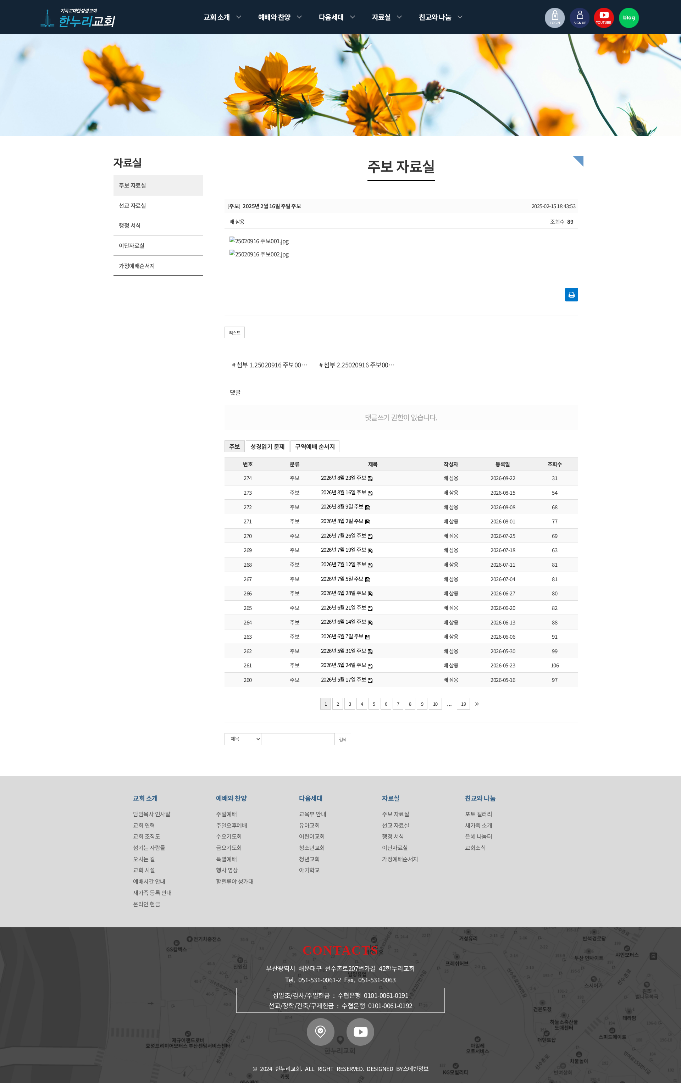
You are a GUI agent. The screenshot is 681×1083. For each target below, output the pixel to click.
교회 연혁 (144, 825)
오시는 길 (144, 859)
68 (554, 507)
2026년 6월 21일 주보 (343, 607)
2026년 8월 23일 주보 (343, 477)
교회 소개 (217, 17)
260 (248, 679)
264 (248, 622)
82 (554, 607)
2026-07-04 (503, 579)
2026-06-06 (503, 636)
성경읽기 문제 (267, 446)
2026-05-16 (503, 679)
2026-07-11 (503, 564)
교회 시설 (144, 870)
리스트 (234, 332)
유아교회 (309, 825)
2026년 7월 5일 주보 (342, 578)
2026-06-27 (503, 593)
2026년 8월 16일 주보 (343, 492)
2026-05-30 (503, 651)
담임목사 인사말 (151, 814)
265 (248, 607)
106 (555, 665)
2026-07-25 (503, 535)
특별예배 (226, 859)
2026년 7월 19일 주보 (343, 549)
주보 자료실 (132, 185)
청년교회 (309, 859)
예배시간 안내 (149, 881)
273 (248, 492)
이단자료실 (132, 245)
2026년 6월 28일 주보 (343, 592)
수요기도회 (229, 836)
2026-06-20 (503, 607)
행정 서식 (130, 225)
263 (248, 636)
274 (248, 478)
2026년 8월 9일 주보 (342, 506)
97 (554, 679)
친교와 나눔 (435, 17)
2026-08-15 (503, 492)
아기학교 (309, 870)
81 (554, 564)
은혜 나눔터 (478, 836)
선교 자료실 (132, 205)
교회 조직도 (146, 836)
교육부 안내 (312, 814)
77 (554, 521)
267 (248, 579)
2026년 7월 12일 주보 (343, 564)
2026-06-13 (503, 622)
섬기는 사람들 (149, 847)
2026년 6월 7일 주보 (342, 636)
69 (554, 535)
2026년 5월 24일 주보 (343, 664)
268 (248, 564)
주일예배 (226, 814)
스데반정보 (416, 1068)
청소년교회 (312, 847)
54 (554, 492)
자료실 (381, 17)
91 (554, 636)
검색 (343, 739)
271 (248, 521)
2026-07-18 (503, 550)
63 (554, 550)
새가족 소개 (478, 825)
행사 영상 (227, 870)
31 (554, 478)
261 (248, 665)
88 (554, 622)
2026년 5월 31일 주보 (343, 650)
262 (248, 651)
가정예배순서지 (137, 265)
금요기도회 (229, 847)
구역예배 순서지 (315, 446)
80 (554, 593)
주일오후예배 (231, 825)
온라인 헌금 (146, 904)
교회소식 (475, 847)
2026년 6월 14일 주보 (343, 621)
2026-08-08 (503, 507)
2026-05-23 (503, 665)
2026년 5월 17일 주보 (343, 679)
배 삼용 (451, 478)
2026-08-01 (503, 521)
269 (248, 550)
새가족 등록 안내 (152, 892)
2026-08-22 (503, 478)
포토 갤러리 (478, 814)
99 (554, 651)
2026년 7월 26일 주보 (343, 535)
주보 (234, 446)
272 (248, 507)
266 (248, 593)
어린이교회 (312, 836)
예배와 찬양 (274, 17)
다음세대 (331, 17)
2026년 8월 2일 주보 (342, 520)
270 (248, 535)
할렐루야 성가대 (234, 881)
